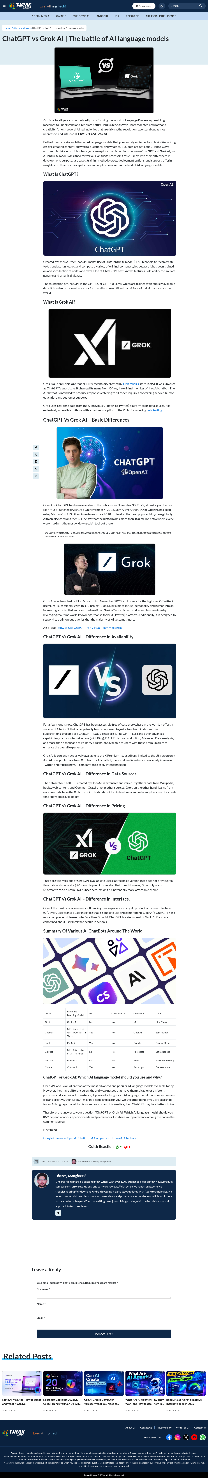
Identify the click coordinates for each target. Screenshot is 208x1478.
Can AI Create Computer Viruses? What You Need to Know (100, 1403)
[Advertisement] (104, 1244)
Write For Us (183, 1427)
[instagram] (178, 1437)
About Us (130, 1427)
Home (7, 28)
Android (102, 15)
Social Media (40, 15)
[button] (162, 6)
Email (41, 1317)
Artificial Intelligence (161, 15)
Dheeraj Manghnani (101, 1161)
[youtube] (194, 1437)
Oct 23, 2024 (62, 1161)
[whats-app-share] (36, 469)
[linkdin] (36, 461)
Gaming (61, 15)
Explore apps (145, 6)
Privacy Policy (164, 1427)
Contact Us (146, 1427)
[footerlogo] (15, 1433)
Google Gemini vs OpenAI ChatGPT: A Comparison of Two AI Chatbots (89, 1138)
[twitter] (36, 454)
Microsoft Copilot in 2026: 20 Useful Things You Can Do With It (62, 1403)
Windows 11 (81, 15)
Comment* (43, 1289)
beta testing (154, 410)
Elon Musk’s (131, 383)
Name (41, 1304)
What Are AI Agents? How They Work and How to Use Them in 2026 (144, 1403)
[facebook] (36, 447)
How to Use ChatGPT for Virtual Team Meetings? (90, 627)
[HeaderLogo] (22, 6)
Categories (200, 1427)
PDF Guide (132, 15)
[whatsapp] (203, 1437)
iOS (117, 15)
